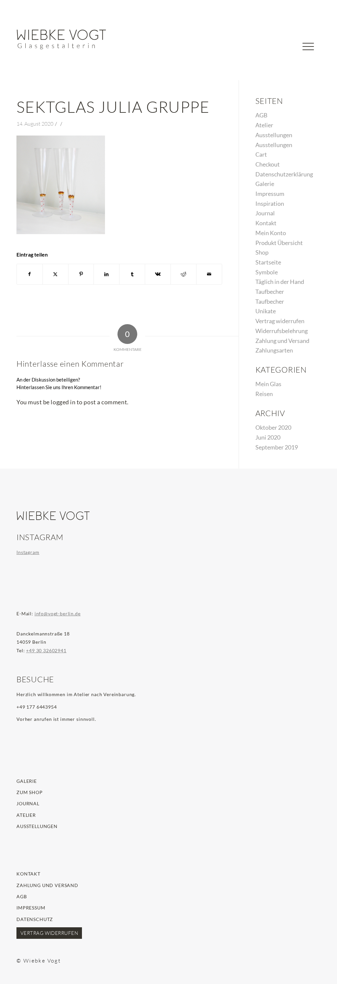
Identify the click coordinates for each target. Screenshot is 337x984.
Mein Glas (268, 383)
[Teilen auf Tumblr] (132, 274)
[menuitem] (287, 50)
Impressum (269, 193)
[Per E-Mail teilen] (209, 274)
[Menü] (308, 58)
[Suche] (287, 58)
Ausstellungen (273, 134)
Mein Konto (270, 232)
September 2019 (276, 447)
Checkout (267, 164)
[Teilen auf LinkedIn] (106, 274)
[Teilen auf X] (55, 274)
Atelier (264, 125)
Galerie (264, 183)
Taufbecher (269, 291)
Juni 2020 (267, 437)
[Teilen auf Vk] (157, 274)
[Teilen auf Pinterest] (81, 274)
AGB (261, 115)
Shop (262, 252)
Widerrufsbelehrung (281, 330)
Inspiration (269, 203)
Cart (261, 154)
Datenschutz (34, 919)
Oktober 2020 (273, 427)
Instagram (27, 552)
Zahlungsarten (274, 350)
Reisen (264, 393)
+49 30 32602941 (46, 650)
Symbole (266, 272)
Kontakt (265, 223)
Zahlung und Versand (282, 340)
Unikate (265, 311)
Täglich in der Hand (279, 281)
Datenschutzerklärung (284, 174)
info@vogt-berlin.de (58, 613)
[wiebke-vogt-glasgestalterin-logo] (61, 39)
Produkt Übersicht (279, 242)
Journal (265, 213)
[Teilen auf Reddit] (183, 274)
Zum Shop (29, 792)
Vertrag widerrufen (279, 320)
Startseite (268, 262)
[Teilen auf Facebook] (29, 274)
